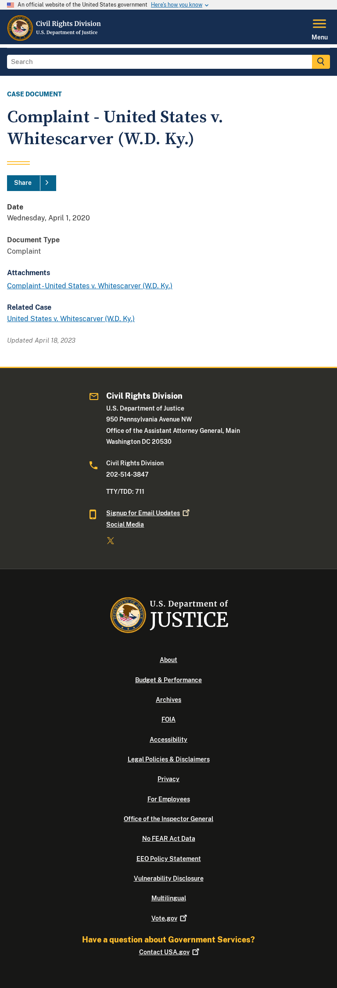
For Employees (168, 799)
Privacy (168, 779)
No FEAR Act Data (168, 838)
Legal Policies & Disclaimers (169, 759)
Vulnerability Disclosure (169, 878)
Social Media (125, 524)
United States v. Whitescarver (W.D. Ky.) (71, 319)
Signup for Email (143, 513)
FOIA (168, 719)
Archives (168, 699)
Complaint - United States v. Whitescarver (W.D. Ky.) (89, 286)
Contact (164, 952)
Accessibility (168, 739)
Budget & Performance (168, 679)
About (168, 659)
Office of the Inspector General (168, 818)
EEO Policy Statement (168, 858)
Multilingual (168, 898)
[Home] (54, 38)
